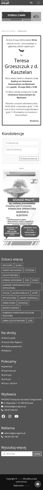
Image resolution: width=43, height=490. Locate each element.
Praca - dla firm (10, 383)
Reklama (7, 350)
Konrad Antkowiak (12, 280)
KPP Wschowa (9, 298)
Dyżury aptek (9, 338)
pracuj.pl (7, 375)
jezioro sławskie (11, 308)
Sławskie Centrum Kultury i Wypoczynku (17, 286)
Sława (19, 265)
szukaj (37, 453)
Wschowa (7, 265)
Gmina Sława (9, 303)
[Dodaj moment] (37, 484)
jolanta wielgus (21, 293)
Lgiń (30, 320)
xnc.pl (26, 485)
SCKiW (35, 280)
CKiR (27, 280)
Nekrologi (22, 31)
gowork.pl (7, 366)
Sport (35, 293)
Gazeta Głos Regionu (12, 342)
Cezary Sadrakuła (29, 298)
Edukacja (23, 303)
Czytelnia (29, 270)
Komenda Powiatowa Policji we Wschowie (18, 314)
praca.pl (7, 379)
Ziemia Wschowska (8, 31)
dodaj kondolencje (29, 158)
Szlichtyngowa (10, 275)
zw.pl (19, 478)
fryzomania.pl (9, 370)
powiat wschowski (12, 270)
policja (6, 293)
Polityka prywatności (12, 346)
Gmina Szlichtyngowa (14, 320)
